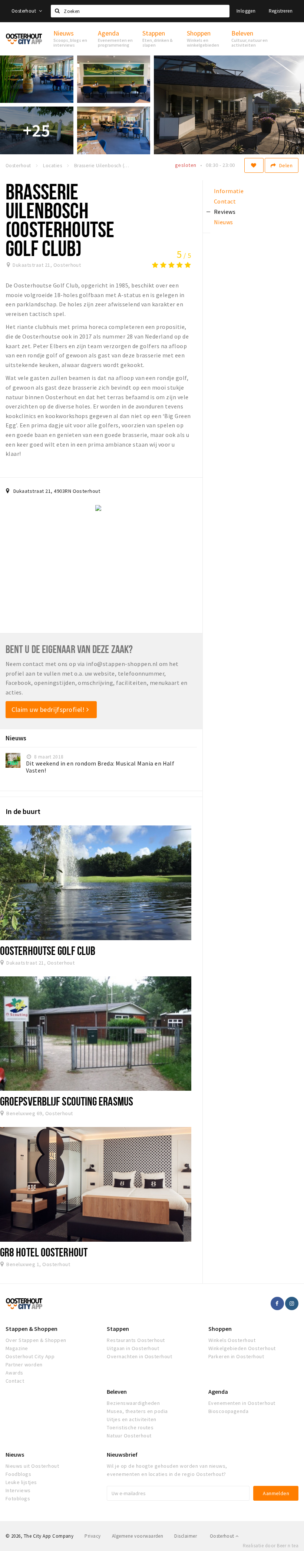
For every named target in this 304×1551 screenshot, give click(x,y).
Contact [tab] (225, 201)
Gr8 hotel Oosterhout (43, 1252)
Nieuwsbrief (122, 1454)
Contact (15, 1380)
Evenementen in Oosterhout (241, 1403)
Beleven (117, 1391)
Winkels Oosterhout (232, 1340)
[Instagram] (291, 1303)
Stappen (118, 1328)
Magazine (17, 1348)
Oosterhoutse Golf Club (47, 950)
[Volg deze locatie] (254, 165)
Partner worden (24, 1364)
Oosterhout (24, 11)
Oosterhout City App (30, 1356)
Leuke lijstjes (21, 1482)
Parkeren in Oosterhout (236, 1356)
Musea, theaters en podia (137, 1411)
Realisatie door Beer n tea (270, 1545)
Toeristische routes (130, 1427)
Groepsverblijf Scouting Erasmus (66, 1101)
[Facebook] (277, 1303)
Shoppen (220, 1328)
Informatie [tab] (229, 191)
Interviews (18, 1490)
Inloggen (246, 11)
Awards (14, 1372)
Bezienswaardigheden (133, 1403)
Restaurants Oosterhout (136, 1340)
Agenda (218, 1391)
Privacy (92, 1536)
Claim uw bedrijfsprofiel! (48, 709)
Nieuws (15, 1454)
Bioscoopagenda (228, 1411)
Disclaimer (185, 1536)
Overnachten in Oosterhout (139, 1356)
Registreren (281, 11)
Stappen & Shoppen (31, 1328)
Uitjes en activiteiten (131, 1419)
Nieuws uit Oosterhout (32, 1466)
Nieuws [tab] (223, 222)
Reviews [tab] (224, 211)
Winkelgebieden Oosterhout (242, 1348)
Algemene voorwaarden (137, 1536)
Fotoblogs (18, 1498)
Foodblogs (18, 1474)
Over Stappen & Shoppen (36, 1340)
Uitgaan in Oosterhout (133, 1348)
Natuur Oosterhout (129, 1435)
